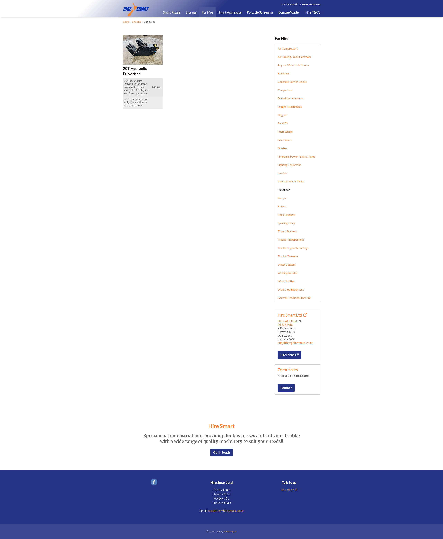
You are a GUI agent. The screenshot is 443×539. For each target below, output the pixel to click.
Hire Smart (136, 10)
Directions (287, 355)
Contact (286, 388)
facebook (154, 482)
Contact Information (310, 4)
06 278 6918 (285, 324)
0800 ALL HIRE (288, 321)
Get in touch (221, 452)
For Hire (281, 38)
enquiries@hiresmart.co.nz (295, 343)
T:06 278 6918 (288, 4)
